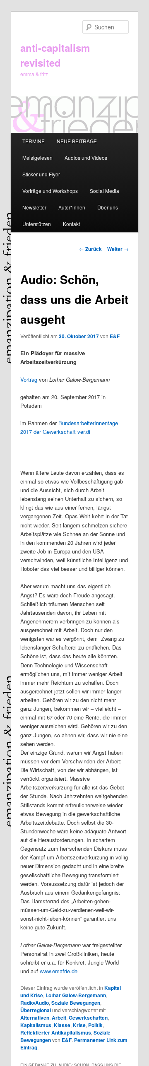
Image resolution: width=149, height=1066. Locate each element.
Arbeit (59, 1017)
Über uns (107, 207)
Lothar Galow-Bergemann (76, 995)
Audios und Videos (86, 157)
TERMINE (33, 140)
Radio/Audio (34, 1002)
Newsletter (34, 207)
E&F (115, 336)
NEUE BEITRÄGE (77, 140)
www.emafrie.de (58, 971)
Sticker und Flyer (41, 174)
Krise (79, 1025)
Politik (95, 1025)
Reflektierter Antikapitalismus (55, 1032)
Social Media (104, 190)
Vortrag (28, 379)
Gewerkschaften (88, 1017)
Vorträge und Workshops (50, 190)
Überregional (35, 1010)
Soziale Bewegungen (75, 1002)
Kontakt (71, 223)
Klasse (62, 1025)
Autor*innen (71, 207)
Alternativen (34, 1017)
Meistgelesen (37, 157)
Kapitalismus (35, 1025)
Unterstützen (36, 223)
